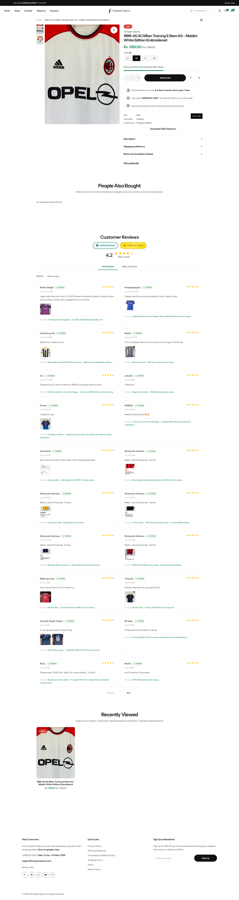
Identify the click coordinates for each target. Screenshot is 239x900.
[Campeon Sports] (119, 11)
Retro (149, 123)
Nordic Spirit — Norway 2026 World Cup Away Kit (153, 607)
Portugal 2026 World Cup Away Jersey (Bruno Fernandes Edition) (159, 637)
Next (128, 693)
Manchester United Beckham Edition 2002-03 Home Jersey (157, 480)
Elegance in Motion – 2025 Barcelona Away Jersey (153, 392)
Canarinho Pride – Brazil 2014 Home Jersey (66, 522)
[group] (82, 74)
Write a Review (129, 266)
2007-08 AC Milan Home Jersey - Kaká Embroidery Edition (156, 565)
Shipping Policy (95, 860)
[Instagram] (31, 875)
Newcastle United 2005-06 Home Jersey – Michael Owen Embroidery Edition (80, 362)
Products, (141, 123)
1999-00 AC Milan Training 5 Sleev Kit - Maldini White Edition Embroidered (56, 783)
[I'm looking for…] (191, 10)
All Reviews (108, 266)
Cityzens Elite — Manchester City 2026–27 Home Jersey (71, 480)
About (91, 864)
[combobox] (201, 10)
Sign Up (205, 858)
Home (39, 20)
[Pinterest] (52, 875)
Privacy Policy (94, 846)
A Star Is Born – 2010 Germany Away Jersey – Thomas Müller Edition (160, 522)
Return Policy (94, 869)
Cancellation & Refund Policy (101, 855)
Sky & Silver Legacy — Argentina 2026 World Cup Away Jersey (74, 650)
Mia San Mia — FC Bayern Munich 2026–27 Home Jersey (71, 607)
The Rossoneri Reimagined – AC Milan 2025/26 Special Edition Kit (75, 320)
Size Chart (196, 116)
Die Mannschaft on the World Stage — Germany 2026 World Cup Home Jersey (80, 392)
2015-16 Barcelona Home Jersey (145, 680)
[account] (220, 11)
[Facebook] (25, 875)
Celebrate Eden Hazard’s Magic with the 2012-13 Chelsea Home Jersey (161, 316)
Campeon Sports (132, 31)
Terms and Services (97, 850)
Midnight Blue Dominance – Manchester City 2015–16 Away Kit (74, 565)
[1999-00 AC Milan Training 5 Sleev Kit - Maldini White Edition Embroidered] (56, 752)
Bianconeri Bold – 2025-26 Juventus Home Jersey (153, 362)
